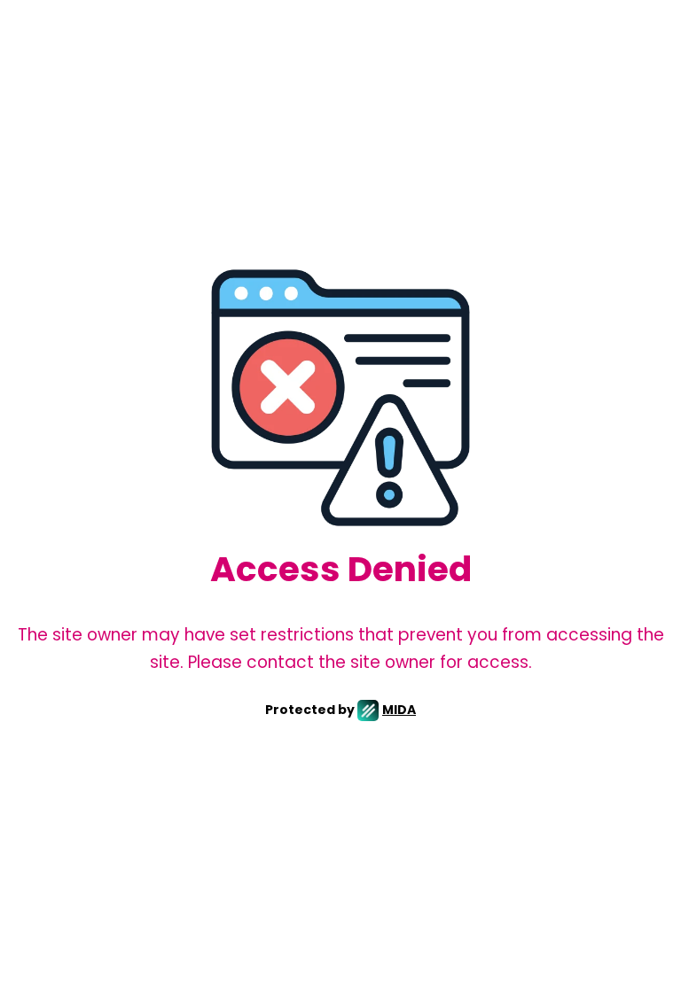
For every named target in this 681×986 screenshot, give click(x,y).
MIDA (399, 709)
